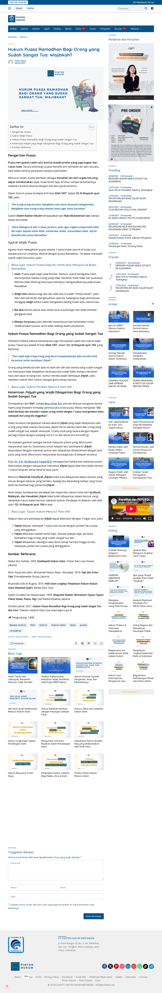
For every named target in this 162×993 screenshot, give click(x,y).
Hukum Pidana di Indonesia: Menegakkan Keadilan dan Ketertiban (117, 628)
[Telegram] (151, 966)
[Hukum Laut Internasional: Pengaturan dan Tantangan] (119, 666)
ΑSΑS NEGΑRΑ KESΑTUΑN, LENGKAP (128, 209)
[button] (146, 8)
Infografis (105, 28)
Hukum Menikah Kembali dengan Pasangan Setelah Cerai (55, 711)
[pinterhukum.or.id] (17, 18)
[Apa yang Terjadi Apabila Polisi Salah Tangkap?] (143, 566)
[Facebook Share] (76, 643)
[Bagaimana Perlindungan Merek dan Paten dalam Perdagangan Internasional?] (143, 666)
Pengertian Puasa (21, 131)
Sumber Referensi (21, 147)
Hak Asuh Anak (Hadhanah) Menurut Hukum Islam (22, 710)
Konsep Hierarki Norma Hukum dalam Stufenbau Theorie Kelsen (118, 356)
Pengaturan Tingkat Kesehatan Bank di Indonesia (143, 653)
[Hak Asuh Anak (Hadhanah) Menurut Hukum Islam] (22, 697)
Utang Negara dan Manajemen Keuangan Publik (143, 628)
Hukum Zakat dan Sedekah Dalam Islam (88, 710)
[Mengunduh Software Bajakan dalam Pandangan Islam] (56, 729)
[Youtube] (133, 966)
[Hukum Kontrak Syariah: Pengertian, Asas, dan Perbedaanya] (89, 665)
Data (78, 28)
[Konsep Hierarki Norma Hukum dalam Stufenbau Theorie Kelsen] (119, 344)
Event (93, 28)
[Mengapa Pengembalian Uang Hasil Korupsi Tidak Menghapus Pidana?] (119, 591)
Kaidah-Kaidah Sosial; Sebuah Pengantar (130, 237)
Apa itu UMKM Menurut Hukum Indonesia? (117, 328)
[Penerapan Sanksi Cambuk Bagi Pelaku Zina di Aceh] (56, 762)
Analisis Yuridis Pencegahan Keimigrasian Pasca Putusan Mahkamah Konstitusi (143, 475)
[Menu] (10, 8)
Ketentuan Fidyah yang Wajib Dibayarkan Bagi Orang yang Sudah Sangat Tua (52, 143)
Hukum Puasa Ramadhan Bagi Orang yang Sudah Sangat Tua (44, 139)
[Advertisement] (56, 813)
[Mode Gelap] (152, 8)
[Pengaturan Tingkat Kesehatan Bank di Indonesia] (143, 641)
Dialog (57, 28)
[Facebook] (104, 966)
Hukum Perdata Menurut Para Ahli (49, 387)
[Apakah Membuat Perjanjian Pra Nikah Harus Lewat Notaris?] (143, 591)
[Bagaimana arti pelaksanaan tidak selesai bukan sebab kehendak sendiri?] (119, 641)
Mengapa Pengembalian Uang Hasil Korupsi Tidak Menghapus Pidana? (118, 603)
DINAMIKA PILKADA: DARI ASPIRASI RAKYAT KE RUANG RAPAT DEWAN (118, 383)
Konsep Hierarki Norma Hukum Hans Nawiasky (141, 328)
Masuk (19, 8)
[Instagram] (122, 966)
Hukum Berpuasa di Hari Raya (20, 774)
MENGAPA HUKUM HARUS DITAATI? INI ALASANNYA (128, 180)
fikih (32, 625)
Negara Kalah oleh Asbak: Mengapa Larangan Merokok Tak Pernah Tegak (118, 475)
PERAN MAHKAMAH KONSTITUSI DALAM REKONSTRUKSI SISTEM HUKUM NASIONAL (143, 383)
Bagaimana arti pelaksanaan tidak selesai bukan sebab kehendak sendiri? (118, 653)
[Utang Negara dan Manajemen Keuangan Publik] (143, 616)
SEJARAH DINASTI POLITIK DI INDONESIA (129, 218)
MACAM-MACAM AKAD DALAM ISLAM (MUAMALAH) (127, 200)
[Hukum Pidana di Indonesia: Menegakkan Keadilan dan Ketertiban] (119, 616)
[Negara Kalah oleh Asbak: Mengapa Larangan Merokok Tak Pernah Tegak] (119, 463)
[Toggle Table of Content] (89, 127)
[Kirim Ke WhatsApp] (101, 643)
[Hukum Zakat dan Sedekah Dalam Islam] (89, 697)
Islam (73, 625)
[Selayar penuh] (149, 518)
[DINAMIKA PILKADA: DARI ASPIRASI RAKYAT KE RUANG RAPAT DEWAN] (119, 371)
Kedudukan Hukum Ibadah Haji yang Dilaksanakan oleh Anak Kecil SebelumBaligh (88, 743)
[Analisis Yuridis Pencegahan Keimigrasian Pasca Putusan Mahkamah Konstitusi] (143, 463)
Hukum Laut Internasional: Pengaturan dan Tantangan (117, 678)
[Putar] (112, 518)
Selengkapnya (130, 488)
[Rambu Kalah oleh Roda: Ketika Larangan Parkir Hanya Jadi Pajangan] (119, 438)
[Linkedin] (128, 966)
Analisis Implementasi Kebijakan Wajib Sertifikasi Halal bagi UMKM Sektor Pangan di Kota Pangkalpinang (55, 679)
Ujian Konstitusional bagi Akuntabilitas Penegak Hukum (143, 424)
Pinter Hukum (20, 61)
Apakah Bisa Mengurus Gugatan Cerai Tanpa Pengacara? (143, 553)
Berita (68, 28)
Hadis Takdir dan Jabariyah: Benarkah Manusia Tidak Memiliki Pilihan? (20, 679)
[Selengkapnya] (152, 303)
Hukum (36, 28)
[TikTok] (145, 966)
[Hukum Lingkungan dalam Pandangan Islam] (22, 729)
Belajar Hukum (18, 625)
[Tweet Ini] (82, 643)
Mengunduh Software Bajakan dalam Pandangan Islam (55, 743)
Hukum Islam (58, 625)
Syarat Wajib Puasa (22, 135)
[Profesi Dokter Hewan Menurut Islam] (89, 762)
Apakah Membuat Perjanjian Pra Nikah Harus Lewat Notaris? (143, 603)
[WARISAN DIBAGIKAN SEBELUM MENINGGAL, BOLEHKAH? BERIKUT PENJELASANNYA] (119, 566)
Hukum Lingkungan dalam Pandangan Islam (22, 742)
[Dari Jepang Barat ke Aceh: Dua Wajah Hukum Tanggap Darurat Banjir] (119, 413)
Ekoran (118, 28)
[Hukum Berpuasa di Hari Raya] (22, 762)
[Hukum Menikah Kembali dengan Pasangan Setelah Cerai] (56, 697)
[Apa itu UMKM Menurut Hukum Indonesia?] (119, 317)
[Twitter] (110, 966)
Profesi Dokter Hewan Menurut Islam (85, 774)
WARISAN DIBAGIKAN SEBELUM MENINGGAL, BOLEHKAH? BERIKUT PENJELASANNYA (117, 578)
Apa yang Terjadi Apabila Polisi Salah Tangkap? (143, 578)
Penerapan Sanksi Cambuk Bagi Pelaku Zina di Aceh (55, 774)
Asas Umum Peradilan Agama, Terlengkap (131, 190)
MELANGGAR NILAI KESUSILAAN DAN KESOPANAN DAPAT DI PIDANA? (127, 228)
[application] (131, 509)
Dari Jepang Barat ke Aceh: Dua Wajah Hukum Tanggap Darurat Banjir (118, 424)
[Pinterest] (116, 966)
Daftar (30, 8)
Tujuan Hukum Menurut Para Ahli (48, 511)
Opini (47, 28)
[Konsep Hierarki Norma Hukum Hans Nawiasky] (143, 317)
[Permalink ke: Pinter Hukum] (10, 61)
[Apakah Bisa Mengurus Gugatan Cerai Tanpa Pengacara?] (143, 541)
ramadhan (15, 630)
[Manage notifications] (6, 986)
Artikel (13, 28)
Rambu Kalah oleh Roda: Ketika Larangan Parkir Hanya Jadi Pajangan (118, 449)
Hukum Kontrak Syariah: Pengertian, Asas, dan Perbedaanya (87, 679)
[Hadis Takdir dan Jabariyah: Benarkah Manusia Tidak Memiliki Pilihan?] (22, 665)
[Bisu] (144, 518)
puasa (83, 625)
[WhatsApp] (139, 966)
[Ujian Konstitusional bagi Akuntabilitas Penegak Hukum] (143, 413)
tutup (26, 976)
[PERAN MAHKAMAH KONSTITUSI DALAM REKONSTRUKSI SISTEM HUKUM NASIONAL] (143, 371)
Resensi (135, 28)
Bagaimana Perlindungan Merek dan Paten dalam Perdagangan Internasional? (143, 678)
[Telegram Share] (95, 643)
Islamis (24, 28)
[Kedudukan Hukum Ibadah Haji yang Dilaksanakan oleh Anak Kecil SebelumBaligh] (89, 729)
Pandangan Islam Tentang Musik (126, 246)
